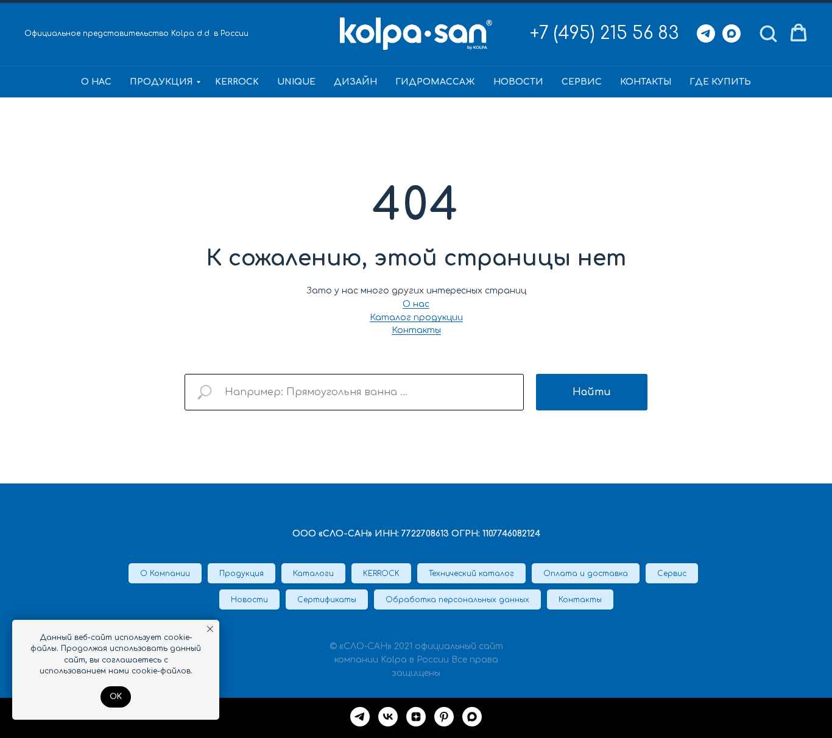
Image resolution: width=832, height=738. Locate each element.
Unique (296, 81)
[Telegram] (706, 33)
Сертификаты (326, 600)
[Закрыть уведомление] (210, 629)
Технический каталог (471, 573)
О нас (96, 81)
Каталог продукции (416, 317)
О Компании (165, 573)
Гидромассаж (435, 81)
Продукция (161, 81)
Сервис (582, 81)
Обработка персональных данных (457, 600)
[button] (768, 33)
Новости (518, 81)
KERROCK (237, 81)
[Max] (731, 33)
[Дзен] (416, 716)
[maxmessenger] (472, 716)
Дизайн (355, 81)
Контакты (645, 81)
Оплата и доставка (585, 573)
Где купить (720, 81)
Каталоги (313, 573)
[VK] (388, 716)
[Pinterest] (444, 716)
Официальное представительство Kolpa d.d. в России (136, 33)
